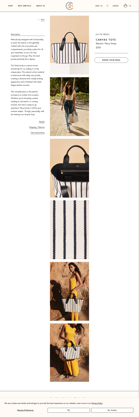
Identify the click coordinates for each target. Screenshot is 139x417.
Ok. (68, 410)
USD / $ (98, 6)
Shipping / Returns (37, 127)
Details (42, 121)
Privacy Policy (97, 403)
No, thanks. (112, 410)
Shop (10, 6)
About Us (40, 6)
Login (115, 6)
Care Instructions (38, 132)
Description (15, 34)
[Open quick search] (107, 6)
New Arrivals (24, 6)
